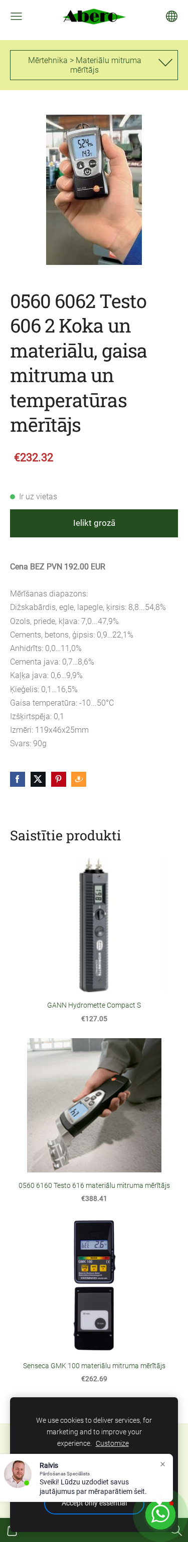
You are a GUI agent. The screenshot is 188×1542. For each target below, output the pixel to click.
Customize (112, 1443)
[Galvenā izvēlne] (16, 16)
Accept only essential (94, 1503)
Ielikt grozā (94, 523)
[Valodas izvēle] (171, 16)
